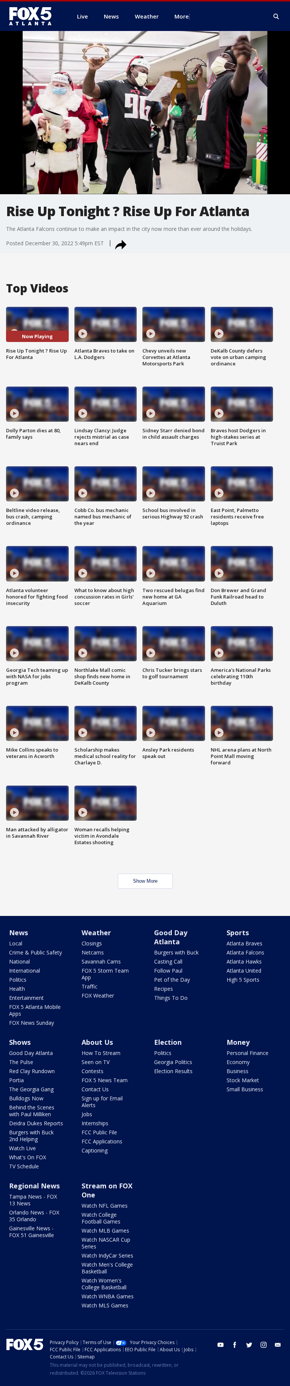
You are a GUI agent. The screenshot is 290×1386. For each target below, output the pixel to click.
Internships (95, 1123)
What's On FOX (27, 1157)
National (19, 961)
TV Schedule (24, 1166)
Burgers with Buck (176, 952)
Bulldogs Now (26, 1098)
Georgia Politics (173, 1062)
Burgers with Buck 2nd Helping (31, 1136)
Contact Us (95, 1089)
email (278, 1345)
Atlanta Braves (244, 943)
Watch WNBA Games (108, 1296)
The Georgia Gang (31, 1089)
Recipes (163, 988)
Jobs (87, 1114)
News (18, 932)
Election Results (173, 1071)
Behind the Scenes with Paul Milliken (31, 1111)
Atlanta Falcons (245, 952)
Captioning (95, 1150)
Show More (145, 881)
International (24, 970)
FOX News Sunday (31, 1022)
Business (237, 1071)
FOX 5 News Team (105, 1080)
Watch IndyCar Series (107, 1255)
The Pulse (21, 1062)
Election (168, 1042)
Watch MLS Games (105, 1305)
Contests (92, 1071)
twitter (249, 1345)
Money (238, 1042)
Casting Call (168, 961)
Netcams (93, 952)
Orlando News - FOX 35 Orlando (34, 1216)
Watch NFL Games (105, 1205)
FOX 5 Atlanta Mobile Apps (35, 1010)
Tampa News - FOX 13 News (33, 1200)
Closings (92, 943)
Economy (238, 1062)
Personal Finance (247, 1053)
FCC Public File (99, 1132)
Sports (238, 932)
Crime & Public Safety (35, 952)
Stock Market (243, 1080)
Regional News (34, 1185)
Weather (96, 932)
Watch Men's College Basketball (107, 1268)
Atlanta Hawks (244, 961)
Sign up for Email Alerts (102, 1102)
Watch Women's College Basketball (104, 1284)
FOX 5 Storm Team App (105, 974)
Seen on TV (96, 1062)
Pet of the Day (172, 979)
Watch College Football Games (101, 1218)
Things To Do (171, 997)
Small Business (245, 1089)
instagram (264, 1345)
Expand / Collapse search (276, 17)
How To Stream (101, 1053)
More (181, 16)
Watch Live (22, 1148)
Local (15, 943)
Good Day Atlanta (170, 937)
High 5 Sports (243, 979)
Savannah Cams (101, 961)
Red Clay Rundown (32, 1071)
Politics (17, 979)
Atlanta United (244, 970)
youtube (220, 1345)
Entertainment (26, 997)
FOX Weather (98, 995)
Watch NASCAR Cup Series (106, 1243)
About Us (97, 1042)
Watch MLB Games (105, 1230)
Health (17, 988)
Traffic (89, 986)
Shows (20, 1042)
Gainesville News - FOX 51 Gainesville (31, 1232)
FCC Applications (102, 1141)
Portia (16, 1080)
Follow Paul (168, 970)
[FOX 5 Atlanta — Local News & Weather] (34, 16)
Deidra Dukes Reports (36, 1123)
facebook (235, 1345)
